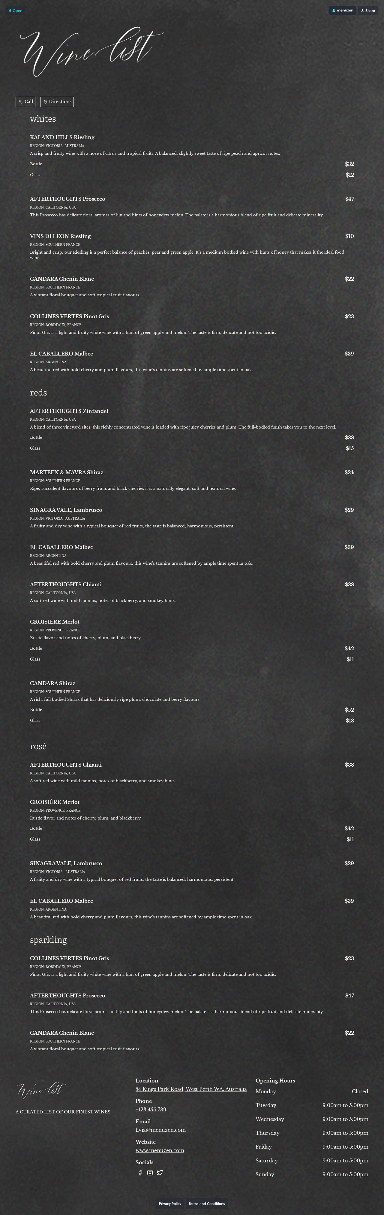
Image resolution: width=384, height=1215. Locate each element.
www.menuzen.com (160, 1150)
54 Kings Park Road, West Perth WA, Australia (191, 1089)
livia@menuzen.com (161, 1130)
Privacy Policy (170, 1203)
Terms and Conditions (207, 1203)
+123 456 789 (151, 1110)
